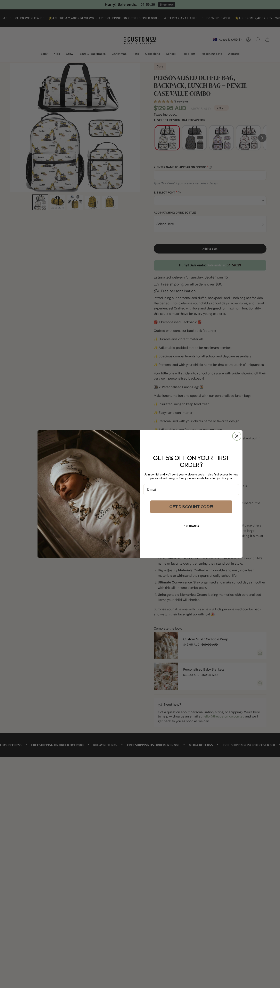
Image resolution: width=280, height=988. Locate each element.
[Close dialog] (236, 436)
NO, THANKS (191, 526)
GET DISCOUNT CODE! (191, 506)
